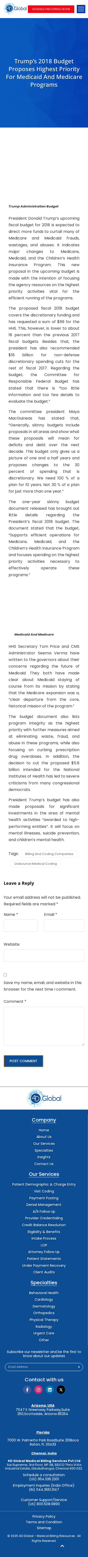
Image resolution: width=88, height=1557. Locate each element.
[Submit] (79, 1367)
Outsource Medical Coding (35, 863)
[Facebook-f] (27, 1389)
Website (12, 944)
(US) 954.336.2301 (44, 1479)
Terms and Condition (44, 1522)
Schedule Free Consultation (51, 9)
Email (50, 914)
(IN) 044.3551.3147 (44, 1490)
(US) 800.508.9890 (44, 1504)
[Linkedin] (49, 1389)
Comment (15, 1001)
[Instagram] (38, 1389)
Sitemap (44, 1527)
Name (11, 914)
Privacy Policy (44, 1516)
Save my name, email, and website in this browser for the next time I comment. (43, 986)
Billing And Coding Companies (49, 854)
